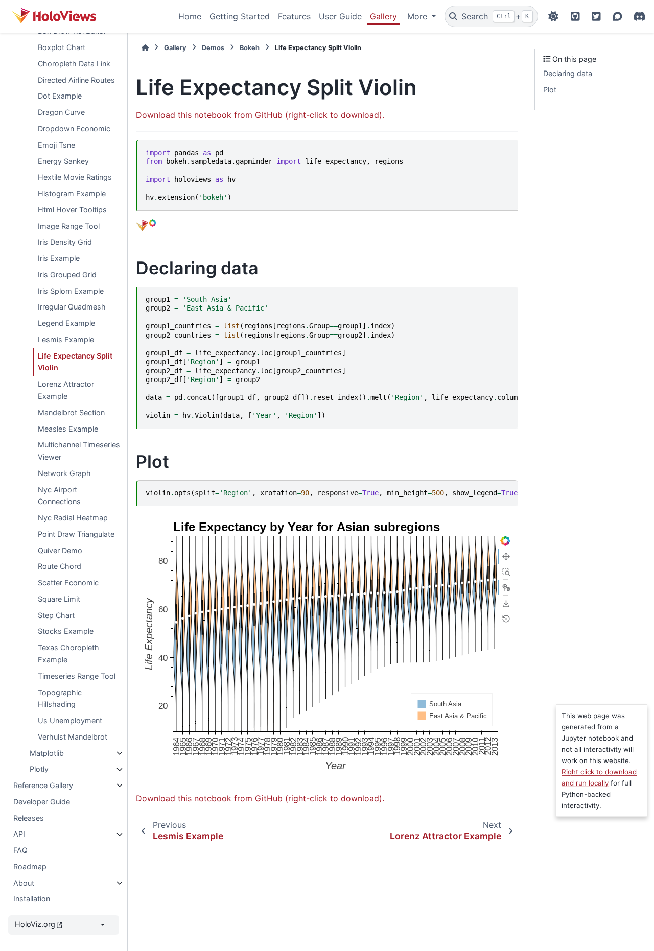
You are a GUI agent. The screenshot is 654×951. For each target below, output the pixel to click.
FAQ (20, 850)
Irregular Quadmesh (72, 307)
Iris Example (59, 258)
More (418, 16)
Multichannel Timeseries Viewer (79, 451)
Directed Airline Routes (76, 80)
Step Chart (56, 615)
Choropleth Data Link (74, 63)
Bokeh (250, 48)
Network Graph (64, 473)
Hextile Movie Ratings (75, 177)
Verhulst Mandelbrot (72, 736)
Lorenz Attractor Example (66, 390)
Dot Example (60, 96)
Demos (213, 48)
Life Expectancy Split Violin (75, 361)
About (23, 882)
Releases (28, 818)
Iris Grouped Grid (67, 274)
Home (189, 16)
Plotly (39, 769)
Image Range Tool (69, 226)
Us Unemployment (70, 720)
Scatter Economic (68, 583)
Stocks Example (66, 631)
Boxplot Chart (61, 47)
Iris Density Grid (65, 242)
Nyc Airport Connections (59, 495)
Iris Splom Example (71, 291)
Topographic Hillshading (60, 698)
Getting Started (239, 16)
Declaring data (567, 73)
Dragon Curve (61, 112)
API (19, 834)
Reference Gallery (43, 785)
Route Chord (59, 566)
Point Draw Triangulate (76, 534)
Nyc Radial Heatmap (73, 517)
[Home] (145, 47)
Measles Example (68, 428)
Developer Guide (41, 801)
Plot (549, 89)
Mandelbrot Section (71, 412)
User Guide (340, 16)
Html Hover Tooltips (72, 209)
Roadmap (29, 866)
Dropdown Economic (74, 128)
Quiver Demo (60, 550)
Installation (31, 899)
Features (294, 16)
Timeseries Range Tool (76, 676)
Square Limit (59, 599)
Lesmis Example (66, 339)
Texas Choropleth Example (68, 654)
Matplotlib (47, 753)
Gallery (383, 16)
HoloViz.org (35, 924)
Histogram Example (72, 193)
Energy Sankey (63, 161)
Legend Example (66, 323)
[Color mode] (553, 16)
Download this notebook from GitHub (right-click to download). (260, 115)
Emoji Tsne (56, 144)
